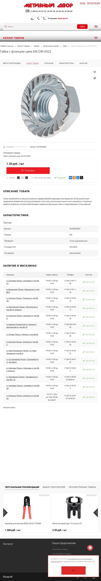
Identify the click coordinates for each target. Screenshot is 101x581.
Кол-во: (12, 177)
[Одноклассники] (74, 177)
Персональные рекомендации (22, 487)
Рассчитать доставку (42, 177)
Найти (82, 27)
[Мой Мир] (77, 177)
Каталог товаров (13, 37)
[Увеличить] (50, 106)
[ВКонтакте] (70, 177)
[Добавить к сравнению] (94, 78)
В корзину (30, 170)
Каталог (8, 544)
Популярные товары (60, 549)
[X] (81, 177)
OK (73, 570)
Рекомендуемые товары (61, 554)
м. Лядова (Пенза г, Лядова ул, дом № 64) (22, 334)
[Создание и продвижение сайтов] (7, 577)
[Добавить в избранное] (94, 72)
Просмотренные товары (82, 487)
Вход (82, 3)
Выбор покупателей (54, 487)
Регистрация (93, 3)
